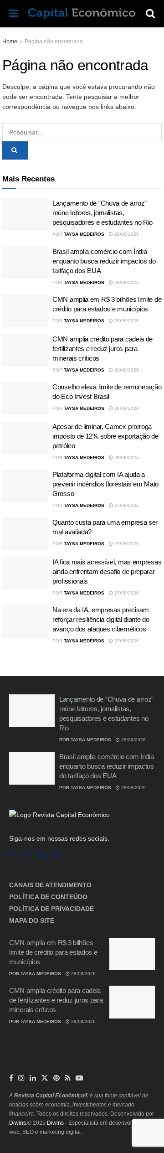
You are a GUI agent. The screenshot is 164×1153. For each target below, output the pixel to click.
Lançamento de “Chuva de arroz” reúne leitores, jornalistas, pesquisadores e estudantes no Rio (102, 212)
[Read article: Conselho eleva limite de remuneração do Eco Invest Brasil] (25, 398)
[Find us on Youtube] (79, 1078)
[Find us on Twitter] (44, 1078)
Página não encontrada (54, 41)
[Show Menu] (13, 13)
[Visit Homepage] (82, 14)
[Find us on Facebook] (11, 855)
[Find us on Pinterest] (56, 1078)
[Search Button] (150, 13)
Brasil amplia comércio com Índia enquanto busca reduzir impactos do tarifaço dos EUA (104, 261)
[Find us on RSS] (58, 855)
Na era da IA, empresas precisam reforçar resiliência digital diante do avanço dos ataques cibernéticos (100, 619)
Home (9, 41)
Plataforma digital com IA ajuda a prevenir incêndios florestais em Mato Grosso (105, 484)
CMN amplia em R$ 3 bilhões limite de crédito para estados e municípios (53, 952)
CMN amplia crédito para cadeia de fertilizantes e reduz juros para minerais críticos (102, 348)
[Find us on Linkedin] (42, 855)
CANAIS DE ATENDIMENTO (50, 885)
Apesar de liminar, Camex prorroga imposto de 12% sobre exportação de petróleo (105, 436)
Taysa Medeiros (84, 234)
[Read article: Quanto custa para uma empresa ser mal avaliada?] (25, 533)
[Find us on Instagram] (26, 855)
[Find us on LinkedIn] (33, 1078)
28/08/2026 (126, 234)
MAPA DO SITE (31, 920)
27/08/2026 (126, 505)
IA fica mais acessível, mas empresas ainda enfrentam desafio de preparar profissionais (106, 571)
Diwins (17, 1123)
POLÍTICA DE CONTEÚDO (48, 896)
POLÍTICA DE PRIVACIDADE (51, 908)
